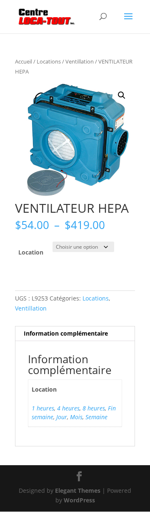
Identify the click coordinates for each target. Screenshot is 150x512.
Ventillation (79, 61)
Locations (49, 61)
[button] (121, 95)
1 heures (43, 408)
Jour (61, 417)
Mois (76, 417)
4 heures (68, 408)
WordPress (79, 500)
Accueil (23, 61)
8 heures (93, 408)
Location (30, 252)
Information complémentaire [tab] (66, 333)
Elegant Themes (77, 490)
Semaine (96, 417)
